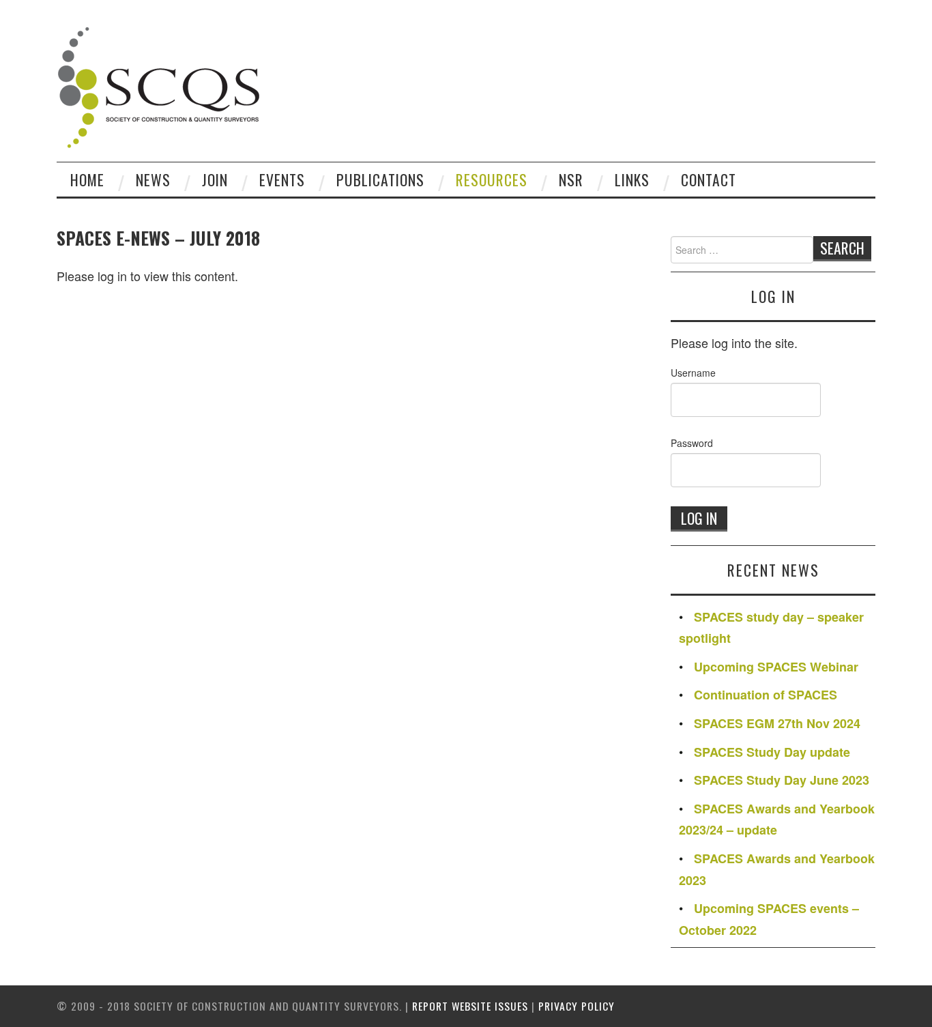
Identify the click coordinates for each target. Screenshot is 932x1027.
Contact (708, 179)
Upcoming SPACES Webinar (776, 667)
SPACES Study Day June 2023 (781, 780)
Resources (491, 179)
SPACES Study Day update (772, 752)
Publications (380, 179)
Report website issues (470, 1006)
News (153, 179)
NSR (571, 179)
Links (632, 179)
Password (692, 443)
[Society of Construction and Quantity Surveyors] (159, 85)
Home (87, 179)
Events (282, 179)
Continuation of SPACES (765, 695)
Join (215, 179)
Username (693, 372)
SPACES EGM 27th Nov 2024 (777, 723)
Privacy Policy (576, 1006)
